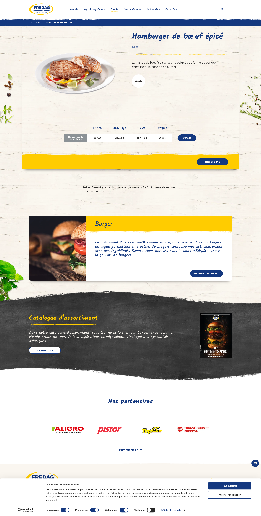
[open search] (222, 9)
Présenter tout (130, 450)
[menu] (230, 9)
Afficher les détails (171, 510)
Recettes (171, 9)
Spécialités (153, 9)
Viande (114, 9)
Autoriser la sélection (230, 494)
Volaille (74, 9)
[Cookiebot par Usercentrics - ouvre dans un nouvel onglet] (25, 510)
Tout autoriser (229, 486)
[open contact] (255, 463)
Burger (45, 22)
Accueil (31, 22)
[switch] (94, 510)
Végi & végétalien (94, 9)
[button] (138, 81)
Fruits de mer (132, 9)
